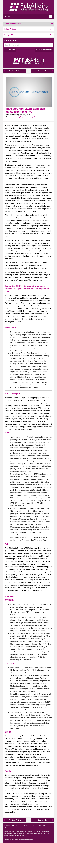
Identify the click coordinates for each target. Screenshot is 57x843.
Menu (7, 16)
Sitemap (7, 828)
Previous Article (15, 71)
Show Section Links (13, 24)
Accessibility (15, 828)
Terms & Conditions (26, 826)
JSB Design (29, 839)
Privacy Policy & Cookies (41, 826)
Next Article (42, 71)
